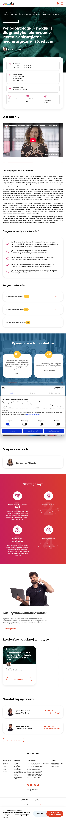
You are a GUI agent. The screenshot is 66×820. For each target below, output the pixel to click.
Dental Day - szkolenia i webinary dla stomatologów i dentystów (19, 13)
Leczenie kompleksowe (20, 772)
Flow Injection (17, 768)
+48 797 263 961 (55, 766)
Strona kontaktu (13, 740)
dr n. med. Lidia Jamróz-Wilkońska (36, 768)
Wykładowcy (6, 765)
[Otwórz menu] (62, 3)
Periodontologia (18, 777)
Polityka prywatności (33, 789)
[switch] (24, 424)
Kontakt (5, 771)
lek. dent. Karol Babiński (33, 765)
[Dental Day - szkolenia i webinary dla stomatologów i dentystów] (8, 3)
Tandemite (40, 805)
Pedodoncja (17, 775)
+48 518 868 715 (55, 765)
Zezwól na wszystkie (54, 431)
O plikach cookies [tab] (54, 393)
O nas (4, 766)
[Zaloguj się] (58, 3)
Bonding (16, 763)
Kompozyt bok (17, 769)
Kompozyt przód (18, 771)
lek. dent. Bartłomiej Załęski (34, 775)
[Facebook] (28, 785)
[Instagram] (31, 785)
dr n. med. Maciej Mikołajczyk (34, 771)
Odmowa (12, 431)
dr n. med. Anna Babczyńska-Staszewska (38, 763)
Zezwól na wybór (33, 431)
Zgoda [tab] (11, 393)
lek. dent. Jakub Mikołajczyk (34, 772)
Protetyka (16, 779)
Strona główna (7, 761)
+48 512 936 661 (55, 768)
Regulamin (33, 791)
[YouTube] (35, 785)
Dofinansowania (7, 768)
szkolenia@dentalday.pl (57, 763)
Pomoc (4, 769)
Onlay (15, 774)
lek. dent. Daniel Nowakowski (34, 774)
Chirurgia (16, 765)
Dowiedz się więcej (9, 629)
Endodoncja (17, 766)
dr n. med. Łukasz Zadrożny (34, 777)
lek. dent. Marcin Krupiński (33, 769)
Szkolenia (41, 13)
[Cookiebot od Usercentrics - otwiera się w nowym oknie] (56, 388)
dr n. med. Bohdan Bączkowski (35, 766)
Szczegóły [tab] (33, 393)
